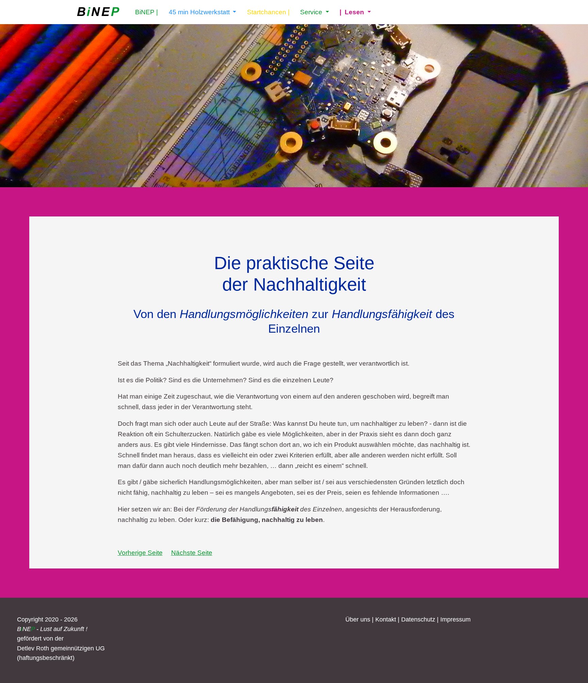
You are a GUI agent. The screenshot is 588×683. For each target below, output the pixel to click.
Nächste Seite (191, 552)
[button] (355, 12)
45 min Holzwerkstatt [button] (200, 12)
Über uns (357, 619)
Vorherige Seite (140, 552)
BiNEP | (146, 12)
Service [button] (312, 12)
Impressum (455, 619)
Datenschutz (418, 619)
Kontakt (385, 619)
